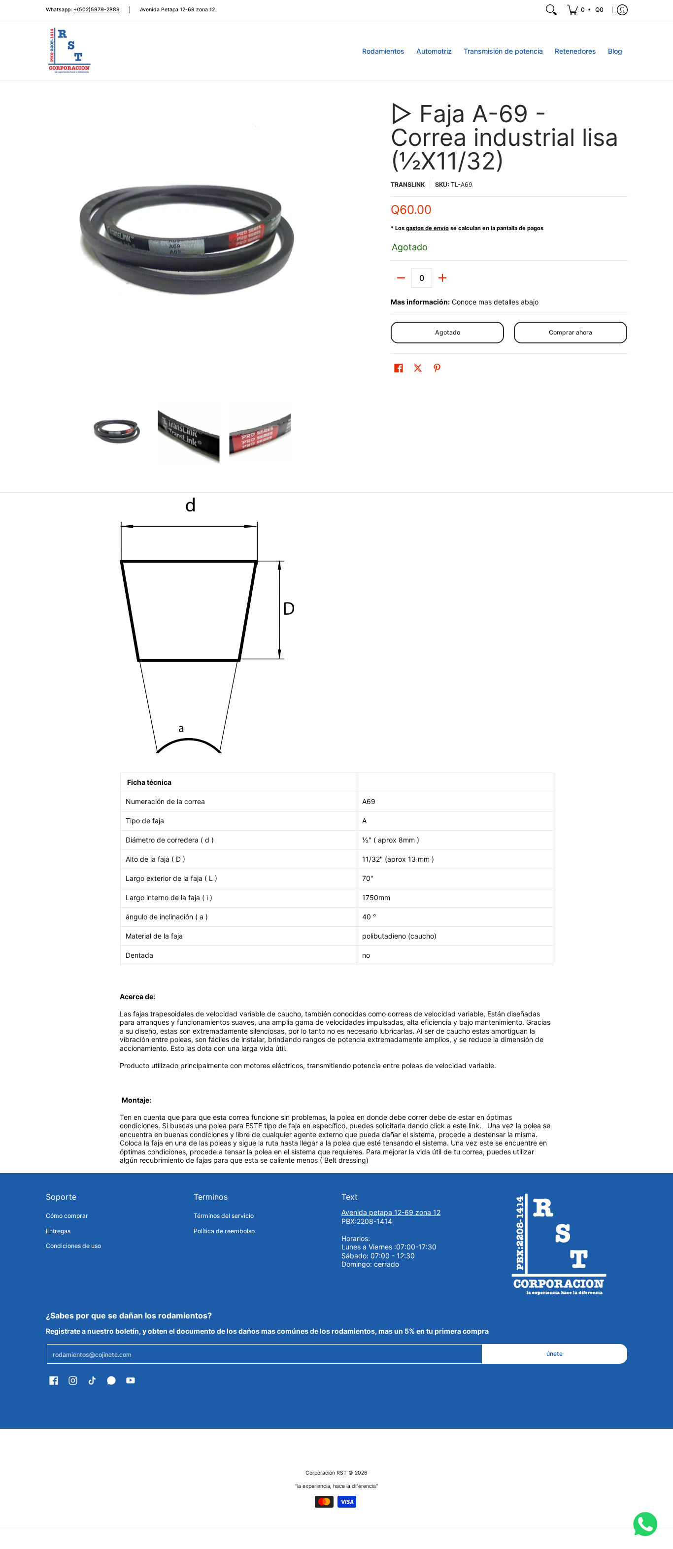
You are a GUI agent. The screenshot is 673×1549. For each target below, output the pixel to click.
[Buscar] (551, 10)
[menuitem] (586, 10)
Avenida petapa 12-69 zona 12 (390, 1212)
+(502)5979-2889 (96, 9)
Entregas (58, 1231)
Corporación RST (326, 1473)
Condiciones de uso (73, 1245)
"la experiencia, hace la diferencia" (336, 1486)
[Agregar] (442, 278)
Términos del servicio (224, 1215)
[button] (398, 368)
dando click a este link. (444, 1125)
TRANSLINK (408, 184)
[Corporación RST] (70, 51)
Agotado (447, 332)
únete (554, 1353)
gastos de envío (427, 228)
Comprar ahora (570, 332)
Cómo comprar (67, 1215)
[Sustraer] (401, 278)
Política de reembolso (224, 1231)
